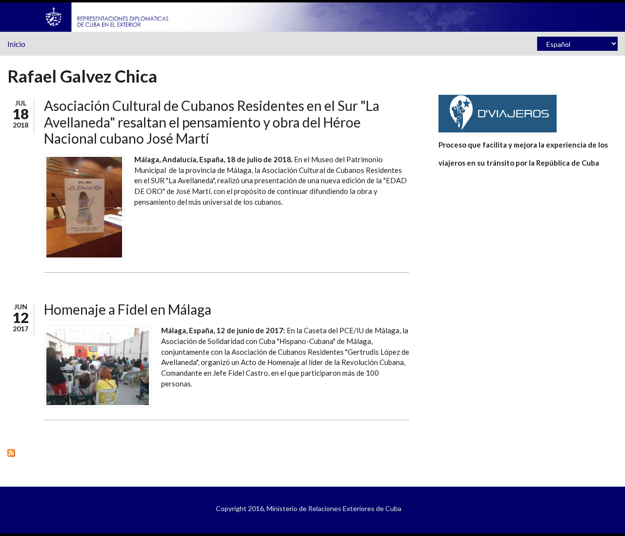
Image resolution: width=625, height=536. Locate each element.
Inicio (16, 44)
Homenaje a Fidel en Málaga (127, 309)
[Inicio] (107, 16)
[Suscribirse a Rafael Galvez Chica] (208, 452)
